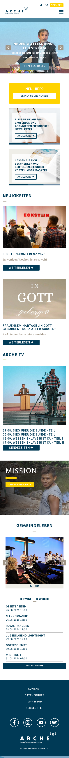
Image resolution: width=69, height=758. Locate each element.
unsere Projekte (19, 484)
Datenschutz (34, 695)
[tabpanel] (34, 47)
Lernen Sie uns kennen (34, 96)
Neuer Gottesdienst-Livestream (34, 46)
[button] (34, 608)
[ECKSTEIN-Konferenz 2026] (34, 250)
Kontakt (34, 688)
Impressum (34, 701)
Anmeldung (24, 136)
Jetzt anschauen (34, 66)
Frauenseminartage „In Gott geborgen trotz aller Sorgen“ (29, 327)
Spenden (57, 5)
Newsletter (35, 707)
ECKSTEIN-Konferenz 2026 (24, 254)
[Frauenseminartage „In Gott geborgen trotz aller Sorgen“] (34, 322)
